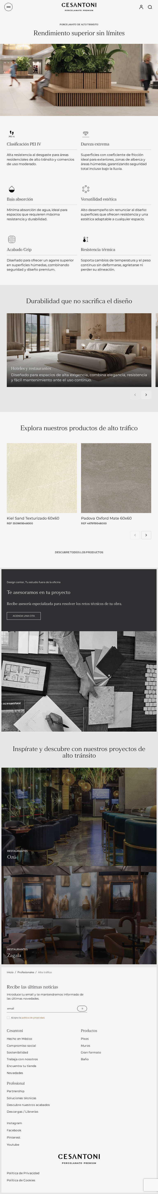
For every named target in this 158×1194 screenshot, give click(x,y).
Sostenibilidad (17, 1052)
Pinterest (14, 1137)
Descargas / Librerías (22, 1111)
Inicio (10, 972)
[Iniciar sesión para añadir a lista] (59, 505)
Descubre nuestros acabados (28, 1105)
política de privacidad (33, 1017)
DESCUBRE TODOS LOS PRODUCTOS (79, 552)
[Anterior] (135, 395)
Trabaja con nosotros (22, 1059)
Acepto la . (28, 1017)
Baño (85, 1059)
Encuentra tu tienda (21, 1066)
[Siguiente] (146, 395)
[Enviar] (82, 1008)
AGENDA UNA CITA (24, 616)
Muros (85, 1046)
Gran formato (91, 1052)
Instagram (14, 1123)
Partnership (15, 1091)
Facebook (14, 1130)
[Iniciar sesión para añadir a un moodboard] (68, 505)
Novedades (15, 1073)
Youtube (13, 1144)
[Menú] (8, 7)
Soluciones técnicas (21, 1098)
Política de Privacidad (23, 1173)
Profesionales (25, 972)
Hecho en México (19, 1039)
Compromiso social (21, 1046)
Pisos (85, 1039)
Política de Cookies (21, 1180)
